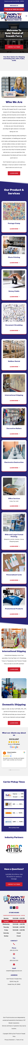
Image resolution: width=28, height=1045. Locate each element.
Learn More (14, 173)
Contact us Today (14, 884)
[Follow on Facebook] (11, 907)
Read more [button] (6, 765)
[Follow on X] (14, 907)
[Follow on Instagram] (17, 907)
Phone (14, 948)
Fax (14, 958)
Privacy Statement (10, 1040)
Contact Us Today (14, 47)
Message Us (14, 6)
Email (14, 968)
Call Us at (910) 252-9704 (14, 9)
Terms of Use (19, 1040)
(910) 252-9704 (13, 874)
